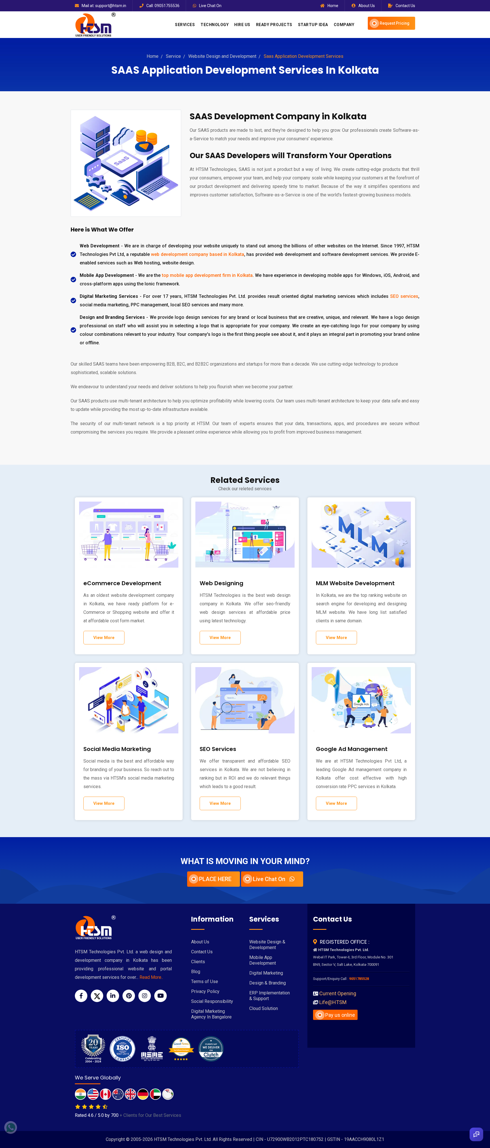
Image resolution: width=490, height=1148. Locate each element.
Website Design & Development (267, 944)
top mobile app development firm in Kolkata (207, 275)
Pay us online (340, 1015)
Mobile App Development (262, 960)
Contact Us (405, 5)
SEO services (404, 296)
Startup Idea (313, 24)
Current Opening (337, 993)
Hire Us (242, 24)
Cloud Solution (263, 1008)
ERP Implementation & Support (269, 995)
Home (333, 5)
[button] (476, 1134)
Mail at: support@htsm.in (104, 5)
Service (173, 56)
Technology (214, 24)
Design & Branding (267, 983)
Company (344, 24)
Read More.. (151, 977)
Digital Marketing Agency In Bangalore (211, 1014)
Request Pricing (394, 23)
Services (185, 24)
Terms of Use (204, 981)
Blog (195, 971)
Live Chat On (210, 5)
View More (104, 637)
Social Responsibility (212, 1001)
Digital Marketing (266, 973)
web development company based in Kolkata (197, 254)
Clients (198, 961)
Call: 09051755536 (162, 5)
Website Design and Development (222, 56)
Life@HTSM (333, 1002)
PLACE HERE (215, 879)
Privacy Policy (205, 991)
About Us (366, 5)
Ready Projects (274, 24)
